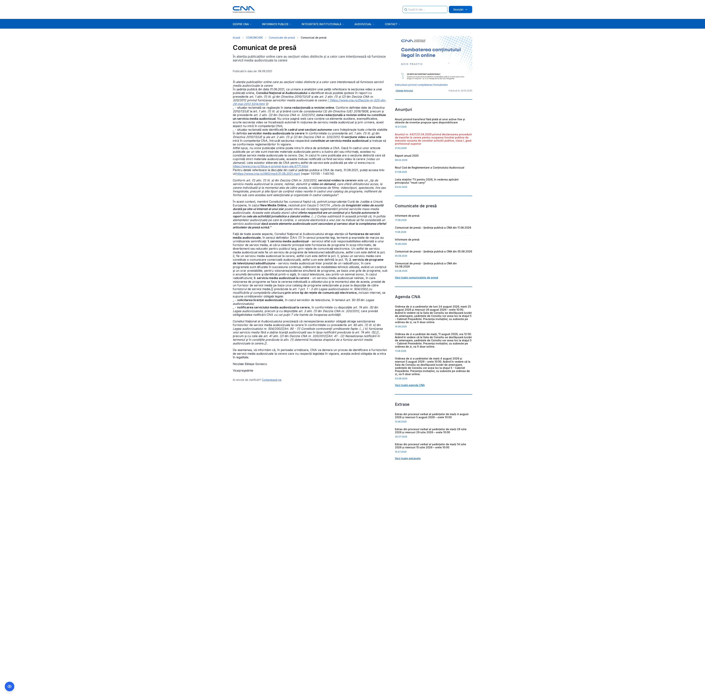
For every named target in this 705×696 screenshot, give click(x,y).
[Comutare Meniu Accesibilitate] (9, 686)
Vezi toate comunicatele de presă (416, 277)
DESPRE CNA (241, 24)
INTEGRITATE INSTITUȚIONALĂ (321, 24)
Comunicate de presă (282, 37)
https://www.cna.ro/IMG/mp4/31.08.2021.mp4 (268, 174)
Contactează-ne (271, 379)
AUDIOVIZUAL (363, 24)
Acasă (236, 37)
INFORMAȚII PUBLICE (275, 24)
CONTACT (391, 24)
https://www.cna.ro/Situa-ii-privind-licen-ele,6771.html (270, 166)
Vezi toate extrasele (408, 458)
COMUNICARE (254, 37)
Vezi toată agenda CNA (410, 385)
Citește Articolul (404, 90)
